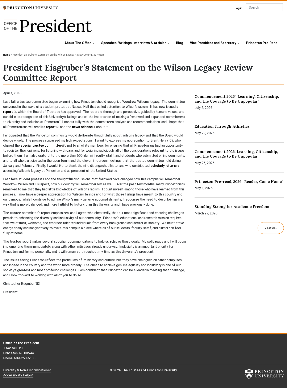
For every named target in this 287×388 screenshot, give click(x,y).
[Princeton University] (30, 7)
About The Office (78, 43)
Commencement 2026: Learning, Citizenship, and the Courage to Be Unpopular (236, 154)
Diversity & (25, 370)
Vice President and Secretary (213, 43)
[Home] (47, 28)
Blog (179, 43)
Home (6, 54)
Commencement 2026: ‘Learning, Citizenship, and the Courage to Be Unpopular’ (237, 99)
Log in (238, 8)
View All (271, 228)
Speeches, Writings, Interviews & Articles (133, 43)
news (82, 127)
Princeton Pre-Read (261, 43)
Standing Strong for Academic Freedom (232, 206)
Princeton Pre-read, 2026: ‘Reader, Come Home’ (239, 181)
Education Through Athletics (222, 126)
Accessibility (16, 375)
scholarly (163, 166)
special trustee (41, 145)
